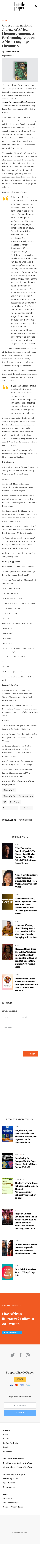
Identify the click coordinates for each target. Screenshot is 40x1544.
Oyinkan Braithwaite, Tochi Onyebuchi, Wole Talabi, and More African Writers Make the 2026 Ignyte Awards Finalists (26, 906)
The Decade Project (11, 1503)
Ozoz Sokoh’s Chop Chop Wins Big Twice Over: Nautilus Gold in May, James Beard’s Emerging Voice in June (26, 931)
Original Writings (10, 1443)
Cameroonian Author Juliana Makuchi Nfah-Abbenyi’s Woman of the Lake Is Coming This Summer (26, 984)
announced (31, 370)
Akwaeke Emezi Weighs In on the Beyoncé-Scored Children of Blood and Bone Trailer (26, 1249)
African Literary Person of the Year (17, 1467)
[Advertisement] (20, 1090)
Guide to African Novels (13, 1507)
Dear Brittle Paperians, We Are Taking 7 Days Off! (25, 1272)
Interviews (7, 1451)
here (22, 457)
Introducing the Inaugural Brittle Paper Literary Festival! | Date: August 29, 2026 (26, 1163)
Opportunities (19, 1179)
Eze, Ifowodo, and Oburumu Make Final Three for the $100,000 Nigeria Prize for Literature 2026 (25, 1136)
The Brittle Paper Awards (13, 1458)
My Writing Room (10, 1478)
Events (17, 1154)
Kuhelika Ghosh (9, 820)
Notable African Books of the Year (17, 1463)
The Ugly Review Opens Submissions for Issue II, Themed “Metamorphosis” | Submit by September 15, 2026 (26, 1190)
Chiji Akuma (15, 802)
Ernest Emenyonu (10, 808)
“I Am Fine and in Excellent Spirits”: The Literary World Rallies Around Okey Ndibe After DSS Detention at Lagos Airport (25, 856)
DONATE (20, 1379)
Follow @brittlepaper (12, 1332)
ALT (4, 802)
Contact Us (8, 1498)
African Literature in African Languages (18, 102)
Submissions (9, 1487)
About (5, 1494)
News (17, 1126)
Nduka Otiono (26, 808)
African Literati (9, 790)
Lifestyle (6, 1430)
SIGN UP (20, 1413)
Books (6, 1439)
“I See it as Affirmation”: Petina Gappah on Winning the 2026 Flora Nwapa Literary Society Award (26, 880)
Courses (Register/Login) (14, 1474)
